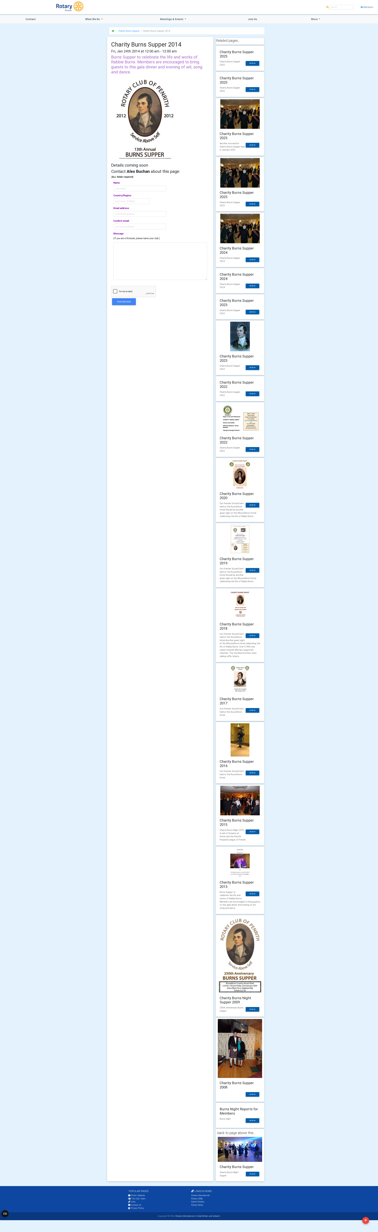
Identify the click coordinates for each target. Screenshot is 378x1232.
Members (368, 7)
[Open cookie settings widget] (5, 1213)
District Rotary (197, 1201)
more (251, 63)
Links (133, 1201)
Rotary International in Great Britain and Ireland (197, 1216)
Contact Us (135, 1205)
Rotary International (200, 1195)
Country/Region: (122, 195)
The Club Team (138, 1198)
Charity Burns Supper (129, 30)
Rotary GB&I (197, 1198)
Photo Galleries (137, 1195)
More (314, 19)
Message (118, 233)
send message (124, 301)
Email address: (121, 208)
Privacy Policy (137, 1208)
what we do (93, 19)
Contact (31, 19)
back (253, 1174)
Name (116, 182)
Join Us (252, 19)
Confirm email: (121, 220)
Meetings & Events (172, 19)
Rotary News (197, 1205)
